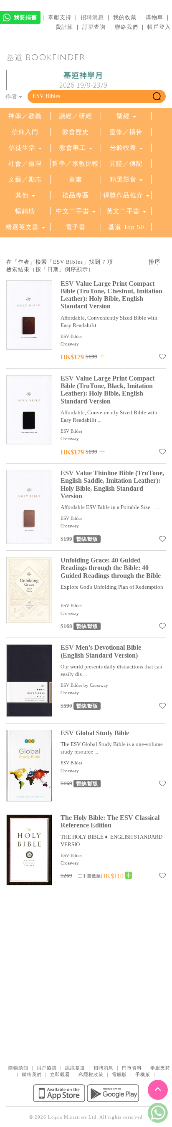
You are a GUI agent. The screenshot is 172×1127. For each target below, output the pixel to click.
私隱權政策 (91, 1074)
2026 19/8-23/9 (83, 80)
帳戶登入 (159, 27)
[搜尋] (157, 96)
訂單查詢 (94, 27)
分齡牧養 (123, 147)
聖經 (123, 116)
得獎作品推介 (123, 195)
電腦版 (119, 1074)
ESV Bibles (71, 336)
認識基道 (75, 1067)
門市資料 (132, 1067)
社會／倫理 (25, 163)
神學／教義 (25, 116)
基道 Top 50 (126, 227)
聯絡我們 (126, 27)
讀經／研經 (75, 116)
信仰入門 (25, 132)
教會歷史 (75, 132)
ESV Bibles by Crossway (84, 685)
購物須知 (18, 1067)
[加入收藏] (162, 358)
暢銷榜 (25, 211)
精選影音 (123, 179)
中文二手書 (73, 211)
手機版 (142, 1074)
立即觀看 (60, 1074)
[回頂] (158, 1090)
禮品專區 (75, 195)
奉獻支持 (59, 17)
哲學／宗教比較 (75, 163)
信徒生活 (22, 147)
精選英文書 (23, 227)
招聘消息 (92, 17)
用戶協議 (47, 1067)
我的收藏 (125, 17)
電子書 (76, 227)
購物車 (154, 17)
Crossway (70, 343)
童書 (75, 179)
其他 (22, 195)
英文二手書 (124, 211)
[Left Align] (128, 875)
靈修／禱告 (126, 132)
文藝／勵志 (25, 179)
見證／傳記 (126, 163)
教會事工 (72, 147)
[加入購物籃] (102, 356)
